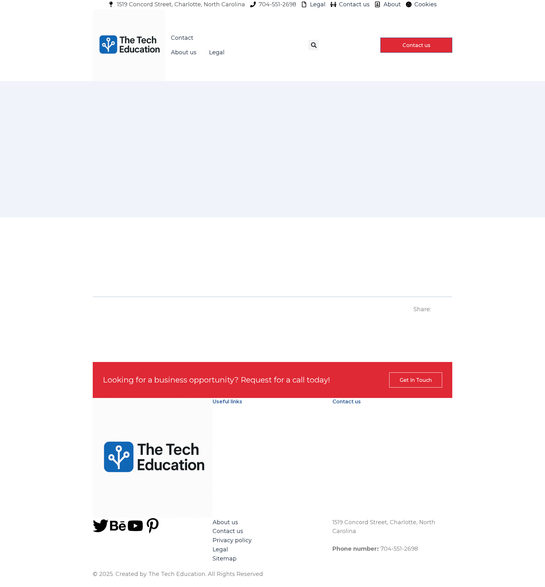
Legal (217, 52)
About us (183, 52)
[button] (313, 45)
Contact (182, 37)
